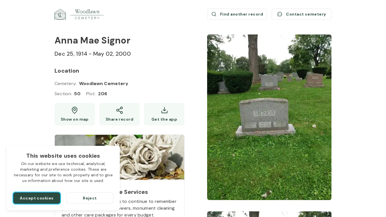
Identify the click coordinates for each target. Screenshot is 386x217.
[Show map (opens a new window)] (75, 114)
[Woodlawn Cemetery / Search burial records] (79, 14)
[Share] (119, 114)
